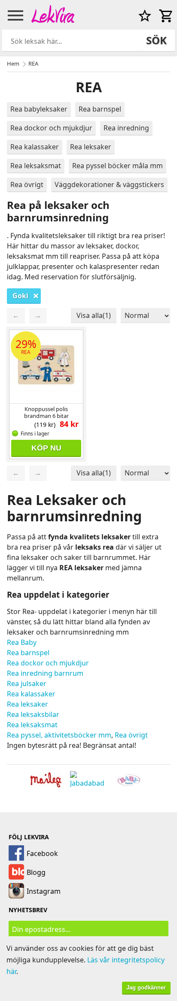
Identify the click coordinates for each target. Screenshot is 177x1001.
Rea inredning (126, 128)
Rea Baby (22, 642)
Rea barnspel (100, 109)
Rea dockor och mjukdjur (51, 128)
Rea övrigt (26, 184)
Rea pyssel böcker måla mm (117, 165)
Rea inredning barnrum (45, 673)
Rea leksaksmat (35, 165)
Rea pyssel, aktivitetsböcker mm (59, 735)
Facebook (42, 853)
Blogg (36, 872)
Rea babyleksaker (38, 109)
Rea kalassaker (34, 146)
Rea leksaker (90, 146)
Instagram (44, 891)
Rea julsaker (26, 683)
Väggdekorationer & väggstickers (109, 184)
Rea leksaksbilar (33, 714)
